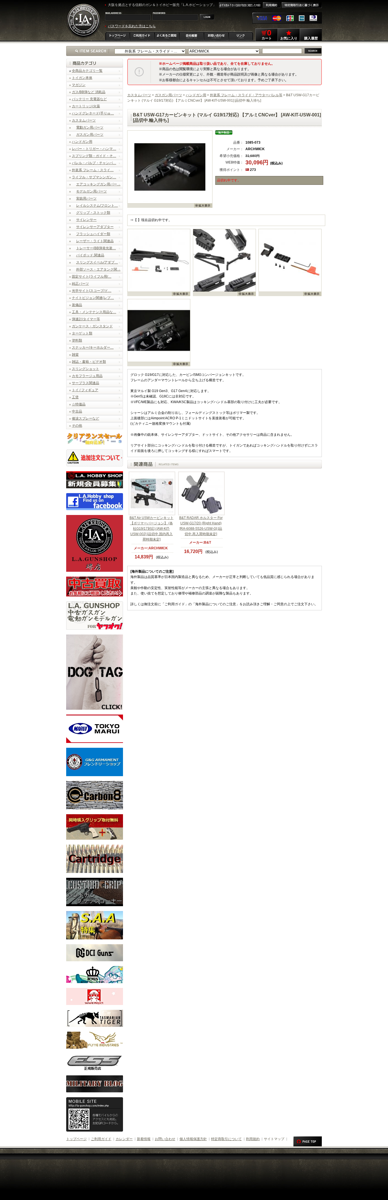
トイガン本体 (82, 78)
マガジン (78, 85)
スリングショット (85, 369)
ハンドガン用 (82, 142)
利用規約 (253, 1139)
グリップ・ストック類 (93, 213)
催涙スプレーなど (85, 418)
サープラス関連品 (85, 383)
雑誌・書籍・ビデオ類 (89, 362)
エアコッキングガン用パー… (98, 184)
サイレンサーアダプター (95, 227)
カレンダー (124, 1139)
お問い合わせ (165, 1139)
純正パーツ (80, 284)
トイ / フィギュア (85, 390)
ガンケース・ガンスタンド (92, 326)
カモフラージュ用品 (87, 376)
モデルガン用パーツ (91, 191)
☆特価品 (78, 404)
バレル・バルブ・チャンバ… (94, 163)
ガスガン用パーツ (89, 135)
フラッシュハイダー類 (93, 234)
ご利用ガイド (101, 1139)
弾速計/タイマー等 (86, 319)
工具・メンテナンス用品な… (94, 312)
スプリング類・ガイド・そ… (94, 156)
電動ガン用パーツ (89, 127)
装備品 (77, 305)
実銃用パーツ (86, 198)
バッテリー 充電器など (89, 99)
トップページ (76, 1139)
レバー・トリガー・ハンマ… (94, 149)
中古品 (77, 411)
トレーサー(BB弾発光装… (96, 248)
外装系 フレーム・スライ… (93, 170)
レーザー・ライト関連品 (95, 241)
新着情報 (144, 1139)
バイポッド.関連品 (90, 255)
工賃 (75, 397)
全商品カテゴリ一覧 (87, 71)
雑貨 (75, 355)
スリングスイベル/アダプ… (97, 262)
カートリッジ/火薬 (86, 106)
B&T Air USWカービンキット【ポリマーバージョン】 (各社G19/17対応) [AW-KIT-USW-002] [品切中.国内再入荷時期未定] (152, 529)
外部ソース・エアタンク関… (98, 269)
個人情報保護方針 (193, 1139)
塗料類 (77, 340)
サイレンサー (86, 220)
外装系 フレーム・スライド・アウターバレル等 (246, 95)
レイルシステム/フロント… (97, 206)
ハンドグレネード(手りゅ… (93, 113)
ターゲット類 (82, 333)
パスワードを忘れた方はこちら (132, 26)
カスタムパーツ (84, 120)
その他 (77, 426)
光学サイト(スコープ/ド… (91, 291)
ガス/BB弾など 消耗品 (88, 92)
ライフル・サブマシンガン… (94, 177)
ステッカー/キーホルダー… (93, 347)
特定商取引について (226, 1139)
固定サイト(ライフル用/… (91, 276)
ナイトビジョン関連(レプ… (93, 298)
